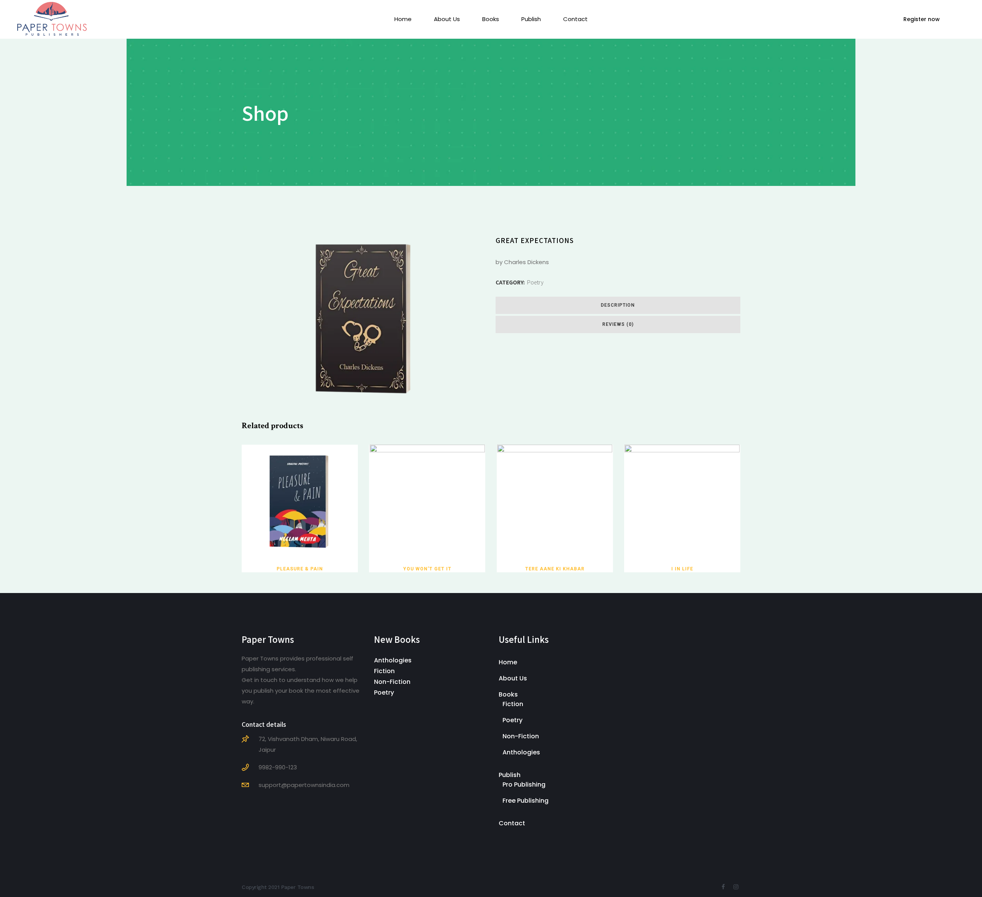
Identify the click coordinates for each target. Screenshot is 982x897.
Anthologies (393, 660)
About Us (513, 678)
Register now (921, 19)
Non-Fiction (392, 681)
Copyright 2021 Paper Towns (278, 887)
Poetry (535, 282)
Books (508, 694)
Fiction (384, 671)
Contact (512, 823)
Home (508, 662)
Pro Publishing (524, 784)
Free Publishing (526, 800)
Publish (510, 774)
